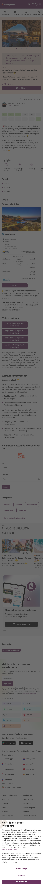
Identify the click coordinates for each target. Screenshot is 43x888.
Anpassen (21, 875)
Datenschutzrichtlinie (9, 849)
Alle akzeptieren (21, 882)
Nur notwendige (21, 869)
